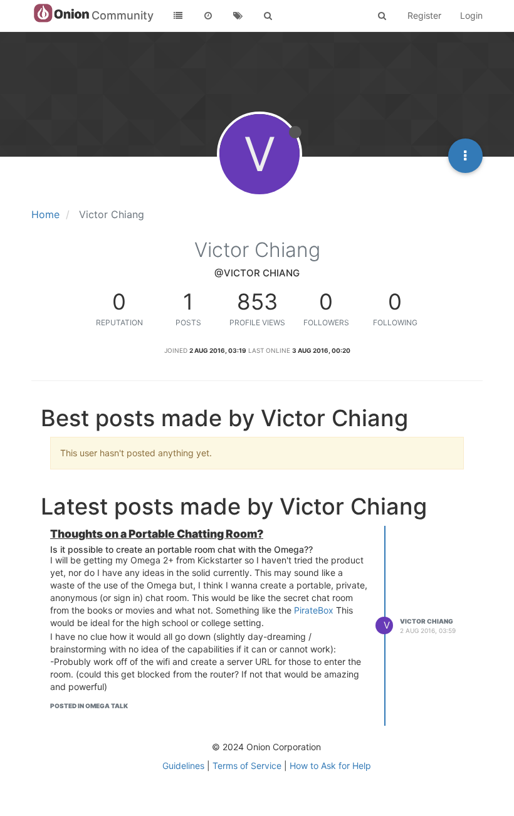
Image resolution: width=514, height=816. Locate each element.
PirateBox (313, 610)
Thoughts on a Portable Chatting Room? (156, 533)
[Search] (268, 15)
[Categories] (178, 15)
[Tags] (238, 15)
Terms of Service (246, 765)
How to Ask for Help (330, 765)
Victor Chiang (426, 621)
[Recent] (208, 15)
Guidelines (183, 765)
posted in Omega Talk (89, 705)
